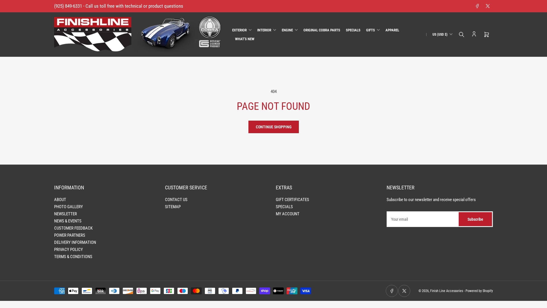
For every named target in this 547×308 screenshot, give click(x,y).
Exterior (239, 30)
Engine (287, 30)
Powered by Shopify (479, 291)
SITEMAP (173, 206)
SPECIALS (284, 206)
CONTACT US (176, 199)
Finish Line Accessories (446, 291)
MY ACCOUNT (287, 213)
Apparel (392, 30)
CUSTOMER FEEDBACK (73, 228)
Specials (353, 30)
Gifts (370, 30)
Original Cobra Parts (321, 30)
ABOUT (60, 199)
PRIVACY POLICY (68, 249)
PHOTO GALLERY (68, 206)
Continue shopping (273, 127)
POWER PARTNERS (69, 235)
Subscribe (475, 219)
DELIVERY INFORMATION (75, 242)
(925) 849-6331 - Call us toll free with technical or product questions (118, 6)
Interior (264, 30)
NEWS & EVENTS (67, 221)
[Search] (461, 34)
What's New (244, 39)
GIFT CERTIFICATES (292, 199)
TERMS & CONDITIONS (73, 256)
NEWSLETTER (65, 213)
